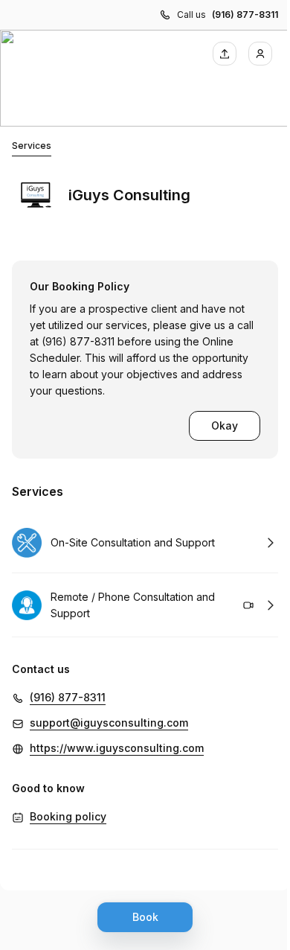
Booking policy (68, 816)
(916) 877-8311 (245, 14)
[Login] (260, 54)
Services (31, 145)
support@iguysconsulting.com (109, 722)
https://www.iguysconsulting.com (117, 748)
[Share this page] (224, 54)
